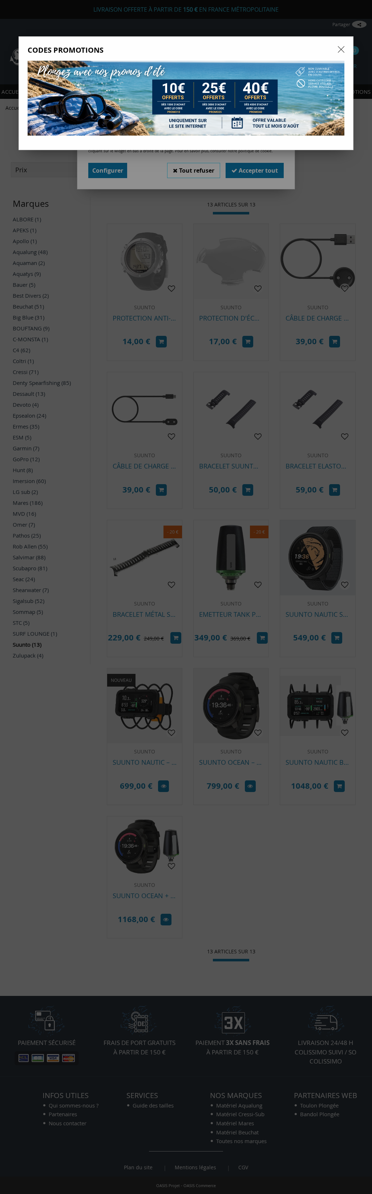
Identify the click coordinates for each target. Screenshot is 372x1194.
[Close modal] (341, 49)
